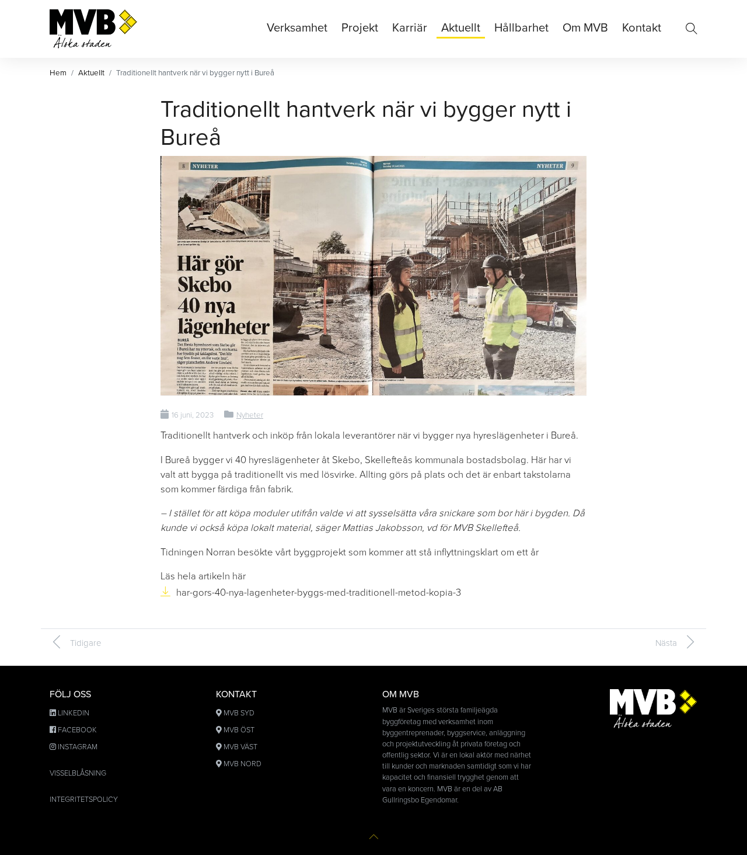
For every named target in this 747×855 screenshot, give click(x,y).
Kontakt (641, 28)
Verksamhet (297, 28)
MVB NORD (242, 764)
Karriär (409, 28)
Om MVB (585, 28)
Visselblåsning (78, 773)
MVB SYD (239, 713)
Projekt (359, 28)
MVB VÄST (240, 747)
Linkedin (73, 713)
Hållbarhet (521, 28)
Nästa (666, 643)
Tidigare (86, 643)
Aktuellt (460, 28)
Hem (58, 73)
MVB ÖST (239, 730)
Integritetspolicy (84, 799)
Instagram (77, 747)
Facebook (77, 730)
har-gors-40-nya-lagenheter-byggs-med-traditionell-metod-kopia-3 (318, 593)
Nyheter (249, 415)
